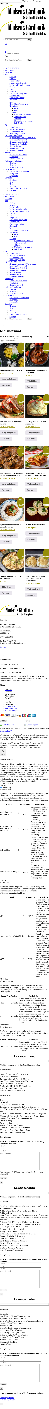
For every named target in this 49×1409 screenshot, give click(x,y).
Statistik (16, 743)
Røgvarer (13, 218)
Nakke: (2, 1211)
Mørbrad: (15, 1105)
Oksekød (13, 203)
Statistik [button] (3, 880)
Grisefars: (3, 1206)
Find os (3, 647)
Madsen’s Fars (15, 207)
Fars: (2, 1314)
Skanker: (3, 1128)
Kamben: (3, 1236)
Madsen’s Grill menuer (18, 281)
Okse (16, 234)
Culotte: (3, 1121)
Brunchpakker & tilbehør (23, 241)
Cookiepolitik (10, 706)
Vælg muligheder (9, 379)
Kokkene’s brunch (16, 285)
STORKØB (9, 196)
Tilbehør (13, 239)
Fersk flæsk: (4, 1241)
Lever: (2, 1250)
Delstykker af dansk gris (19, 230)
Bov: (2, 1081)
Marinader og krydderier (23, 247)
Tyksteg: (3, 1125)
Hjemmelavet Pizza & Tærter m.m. (23, 264)
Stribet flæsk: (5, 1222)
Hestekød (13, 226)
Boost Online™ (6, 731)
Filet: (2, 1109)
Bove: (2, 1321)
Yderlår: (3, 1118)
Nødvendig (6, 743)
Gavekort (8, 199)
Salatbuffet (14, 283)
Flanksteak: (4, 1086)
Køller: (2, 1335)
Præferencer (36, 743)
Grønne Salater (15, 272)
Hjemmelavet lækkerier (13, 262)
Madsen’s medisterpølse (18, 209)
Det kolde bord (10, 296)
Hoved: (3, 1243)
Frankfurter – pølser (17, 224)
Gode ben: (4, 1238)
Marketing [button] (4, 979)
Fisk (11, 215)
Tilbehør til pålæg (16, 258)
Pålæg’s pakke (15, 253)
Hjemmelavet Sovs (17, 274)
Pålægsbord (14, 300)
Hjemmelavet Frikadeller (19, 268)
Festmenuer (9, 279)
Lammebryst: (5, 1330)
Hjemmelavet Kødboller (19, 270)
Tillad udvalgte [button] (34, 748)
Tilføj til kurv (32, 381)
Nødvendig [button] (4, 785)
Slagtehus (8, 304)
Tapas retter (14, 302)
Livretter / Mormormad (18, 266)
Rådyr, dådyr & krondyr (19, 314)
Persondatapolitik (11, 708)
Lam (11, 228)
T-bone (2, 1100)
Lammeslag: (4, 1333)
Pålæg (7, 251)
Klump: (3, 1116)
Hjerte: (2, 1248)
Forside (16, 336)
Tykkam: (3, 1079)
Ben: (2, 1091)
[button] (7, 1398)
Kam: (2, 1215)
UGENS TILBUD (12, 194)
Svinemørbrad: (5, 1209)
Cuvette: (3, 1123)
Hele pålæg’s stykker (17, 260)
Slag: (2, 1088)
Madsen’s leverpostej (17, 255)
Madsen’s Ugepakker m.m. (20, 211)
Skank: (2, 1074)
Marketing (25, 743)
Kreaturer (13, 306)
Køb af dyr (14, 232)
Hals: (2, 1077)
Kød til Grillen (15, 222)
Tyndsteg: (3, 1107)
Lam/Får (13, 312)
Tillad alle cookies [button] (19, 748)
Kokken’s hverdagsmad (13, 287)
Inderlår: (3, 1114)
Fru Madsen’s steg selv (18, 220)
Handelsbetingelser (12, 711)
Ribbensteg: (4, 1218)
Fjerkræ (12, 213)
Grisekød (13, 205)
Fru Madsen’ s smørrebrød (19, 298)
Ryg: (2, 1328)
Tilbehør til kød (20, 243)
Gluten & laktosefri (17, 277)
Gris (15, 237)
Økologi (13, 317)
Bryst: (2, 1084)
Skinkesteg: (4, 1227)
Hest (11, 310)
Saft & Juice (18, 249)
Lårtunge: (3, 1130)
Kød (6, 201)
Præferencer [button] (4, 1025)
